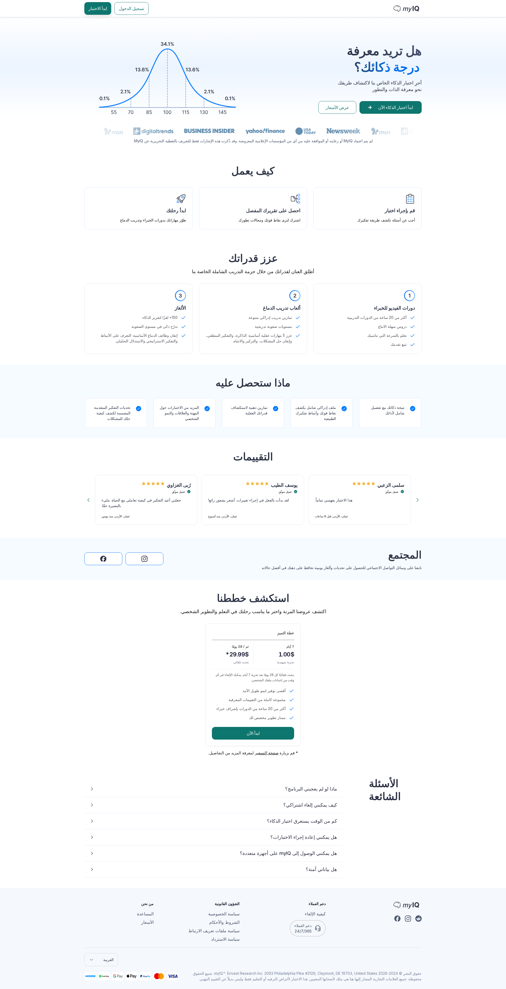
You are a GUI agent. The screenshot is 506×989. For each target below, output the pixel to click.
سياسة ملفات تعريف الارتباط (214, 930)
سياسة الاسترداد (225, 939)
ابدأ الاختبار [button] (98, 8)
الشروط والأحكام (224, 922)
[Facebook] (397, 918)
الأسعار (147, 922)
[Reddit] (418, 918)
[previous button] (88, 500)
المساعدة (145, 913)
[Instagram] (408, 918)
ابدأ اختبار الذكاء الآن (395, 107)
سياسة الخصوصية (224, 913)
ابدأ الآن (253, 733)
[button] (144, 558)
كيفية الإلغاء (315, 913)
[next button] (417, 500)
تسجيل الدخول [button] (131, 8)
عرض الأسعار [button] (337, 107)
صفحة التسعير (267, 752)
